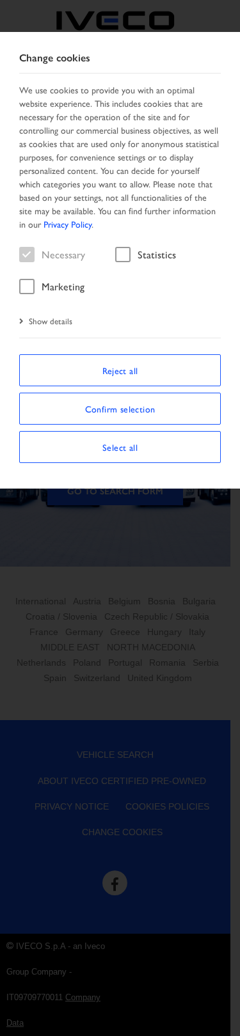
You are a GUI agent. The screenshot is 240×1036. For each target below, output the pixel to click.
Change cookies (54, 58)
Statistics (157, 254)
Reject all (120, 370)
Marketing (63, 286)
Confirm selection (120, 408)
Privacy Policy (68, 223)
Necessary (63, 254)
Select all (120, 447)
